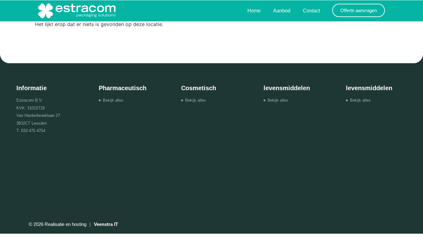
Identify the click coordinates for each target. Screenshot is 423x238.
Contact (311, 10)
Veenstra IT (106, 224)
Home (254, 10)
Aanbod (281, 10)
